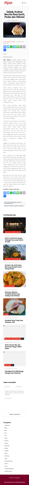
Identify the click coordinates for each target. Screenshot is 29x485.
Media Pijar (6, 43)
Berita (6, 428)
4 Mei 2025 (7, 235)
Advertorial (7, 425)
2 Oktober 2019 (20, 41)
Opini (6, 459)
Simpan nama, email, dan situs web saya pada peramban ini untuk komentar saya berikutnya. (14, 392)
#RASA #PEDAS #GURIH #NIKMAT (14, 205)
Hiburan (6, 441)
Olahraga (7, 456)
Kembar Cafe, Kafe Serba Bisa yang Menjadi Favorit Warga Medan (13, 267)
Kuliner (13, 41)
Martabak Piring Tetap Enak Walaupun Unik (14, 321)
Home (8, 20)
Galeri (6, 438)
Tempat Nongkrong (16, 232)
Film (6, 433)
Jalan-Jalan (6, 41)
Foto (6, 436)
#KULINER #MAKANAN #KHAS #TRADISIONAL (12, 203)
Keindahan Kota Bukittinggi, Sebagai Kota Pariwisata (14, 372)
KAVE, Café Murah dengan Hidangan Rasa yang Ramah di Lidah (14, 240)
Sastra (6, 464)
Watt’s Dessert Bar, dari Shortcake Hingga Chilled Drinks (13, 346)
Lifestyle (6, 451)
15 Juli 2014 (7, 368)
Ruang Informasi (8, 461)
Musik (6, 453)
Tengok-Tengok (8, 471)
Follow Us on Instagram (14, 478)
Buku (6, 430)
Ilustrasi (6, 443)
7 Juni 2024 (7, 289)
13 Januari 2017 (8, 342)
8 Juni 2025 (8, 262)
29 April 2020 (8, 317)
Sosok (6, 466)
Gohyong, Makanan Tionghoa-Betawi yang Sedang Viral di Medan (12, 294)
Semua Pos (14, 20)
